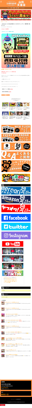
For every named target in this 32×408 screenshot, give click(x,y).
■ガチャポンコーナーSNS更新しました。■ (12, 302)
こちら (11, 89)
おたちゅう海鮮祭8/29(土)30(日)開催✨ (11, 354)
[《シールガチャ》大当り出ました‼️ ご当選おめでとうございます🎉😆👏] (3, 333)
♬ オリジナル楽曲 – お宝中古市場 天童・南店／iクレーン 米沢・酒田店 (10, 281)
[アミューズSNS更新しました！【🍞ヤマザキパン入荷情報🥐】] (3, 344)
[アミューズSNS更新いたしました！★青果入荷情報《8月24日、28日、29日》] (3, 338)
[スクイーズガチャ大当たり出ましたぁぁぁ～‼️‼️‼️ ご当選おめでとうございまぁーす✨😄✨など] (3, 321)
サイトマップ (13, 399)
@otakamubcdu (6, 277)
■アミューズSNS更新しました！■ (10, 349)
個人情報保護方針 (18, 399)
